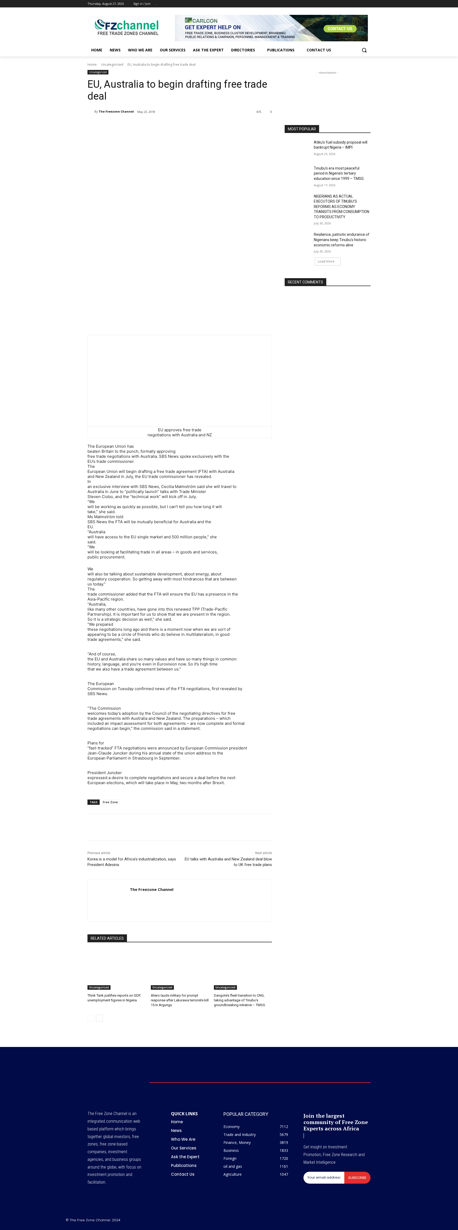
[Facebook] (338, 4)
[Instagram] (345, 4)
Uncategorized (112, 64)
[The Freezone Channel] (90, 111)
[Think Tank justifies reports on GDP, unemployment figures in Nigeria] (116, 969)
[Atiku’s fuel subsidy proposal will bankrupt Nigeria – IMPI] (297, 149)
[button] (364, 50)
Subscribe (357, 1177)
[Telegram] (174, 125)
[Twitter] (353, 4)
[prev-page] (90, 1018)
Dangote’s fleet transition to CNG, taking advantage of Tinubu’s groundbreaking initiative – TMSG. (240, 1000)
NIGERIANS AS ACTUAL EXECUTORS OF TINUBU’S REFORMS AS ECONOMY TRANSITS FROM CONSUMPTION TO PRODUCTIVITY (341, 206)
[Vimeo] (360, 4)
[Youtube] (367, 4)
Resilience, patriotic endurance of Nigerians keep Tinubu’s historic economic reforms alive (341, 239)
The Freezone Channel (116, 111)
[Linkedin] (162, 125)
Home (92, 64)
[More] (186, 125)
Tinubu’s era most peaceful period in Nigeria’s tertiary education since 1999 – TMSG (339, 173)
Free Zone (110, 802)
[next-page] (99, 1018)
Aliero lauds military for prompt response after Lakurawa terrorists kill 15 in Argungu (180, 1000)
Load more (326, 261)
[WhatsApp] (150, 125)
